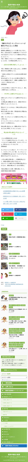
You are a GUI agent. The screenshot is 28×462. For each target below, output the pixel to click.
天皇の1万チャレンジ (7, 411)
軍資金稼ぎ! (6, 417)
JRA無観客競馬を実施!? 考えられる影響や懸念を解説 (14, 192)
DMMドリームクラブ (8, 426)
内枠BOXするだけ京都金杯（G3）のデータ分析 (14, 197)
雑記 (3, 225)
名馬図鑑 (6, 439)
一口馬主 (6, 420)
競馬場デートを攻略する (15, 246)
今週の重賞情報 (7, 394)
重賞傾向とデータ (8, 396)
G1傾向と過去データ (7, 399)
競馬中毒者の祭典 (14, 5)
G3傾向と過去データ (7, 405)
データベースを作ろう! (9, 436)
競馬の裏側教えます (8, 442)
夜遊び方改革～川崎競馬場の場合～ (17, 237)
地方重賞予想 (7, 429)
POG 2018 (6, 434)
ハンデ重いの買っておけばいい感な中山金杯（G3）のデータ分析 (14, 202)
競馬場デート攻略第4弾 (14, 275)
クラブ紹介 (5, 423)
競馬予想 (6, 408)
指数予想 (5, 414)
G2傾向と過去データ (7, 402)
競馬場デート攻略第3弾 (10, 282)
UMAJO (6, 431)
